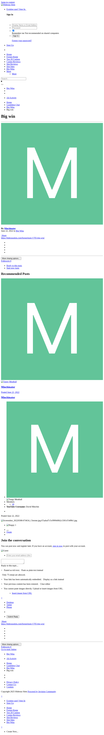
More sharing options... (11, 258)
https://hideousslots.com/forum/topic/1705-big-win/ (23, 238)
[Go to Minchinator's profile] (52, 224)
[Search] (2, 84)
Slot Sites (10, 66)
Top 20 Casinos (13, 59)
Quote (9, 532)
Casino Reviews (13, 62)
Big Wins (10, 69)
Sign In (16, 36)
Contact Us (11, 684)
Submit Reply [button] (13, 617)
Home (9, 54)
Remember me (18, 33)
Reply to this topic (14, 265)
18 (13, 504)
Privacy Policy (12, 682)
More (8, 71)
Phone (9, 607)
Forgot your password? (22, 40)
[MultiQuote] (7, 530)
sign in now (58, 546)
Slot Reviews (12, 64)
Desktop (10, 602)
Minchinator (10, 228)
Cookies (10, 687)
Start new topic (12, 268)
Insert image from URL (22, 593)
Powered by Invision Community (42, 691)
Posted (10, 392)
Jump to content (8, 2)
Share (3, 235)
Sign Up (10, 45)
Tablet (9, 605)
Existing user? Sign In (16, 9)
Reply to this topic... (9, 565)
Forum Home (12, 57)
